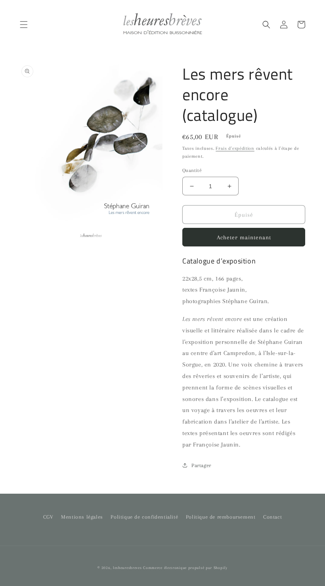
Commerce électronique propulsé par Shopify (185, 567)
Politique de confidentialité (144, 517)
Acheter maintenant (244, 237)
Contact (272, 517)
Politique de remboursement (221, 517)
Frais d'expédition (235, 148)
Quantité (192, 170)
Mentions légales (82, 517)
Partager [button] (201, 465)
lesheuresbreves (127, 567)
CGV (48, 517)
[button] (23, 24)
